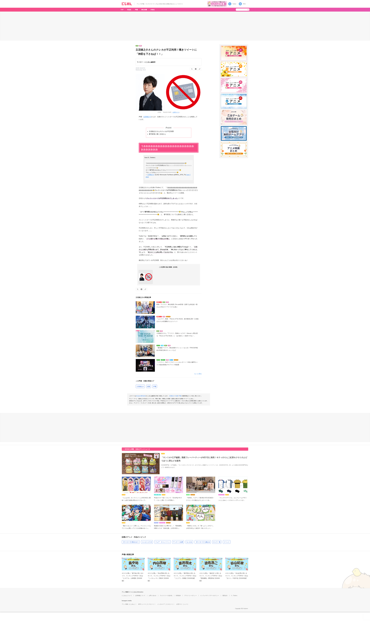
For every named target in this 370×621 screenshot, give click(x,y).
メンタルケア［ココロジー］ (165, 604)
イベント (227, 542)
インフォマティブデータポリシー (209, 595)
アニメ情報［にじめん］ (129, 604)
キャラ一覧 (216, 542)
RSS (244, 4)
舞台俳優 (144, 9)
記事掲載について (140, 595)
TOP (122, 9)
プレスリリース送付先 (166, 595)
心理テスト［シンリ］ (182, 604)
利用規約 (178, 595)
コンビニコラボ (147, 542)
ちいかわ (189, 542)
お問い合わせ (152, 595)
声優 (136, 9)
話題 (148, 386)
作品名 (129, 9)
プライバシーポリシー (190, 595)
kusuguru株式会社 (141, 396)
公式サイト (176, 112)
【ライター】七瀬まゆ (203, 542)
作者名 (153, 9)
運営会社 (224, 595)
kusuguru (124, 600)
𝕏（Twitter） (234, 595)
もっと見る (198, 374)
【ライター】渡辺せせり (131, 542)
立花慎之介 (147, 117)
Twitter (234, 4)
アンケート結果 (178, 542)
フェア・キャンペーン (162, 542)
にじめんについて (127, 595)
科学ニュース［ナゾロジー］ (146, 604)
